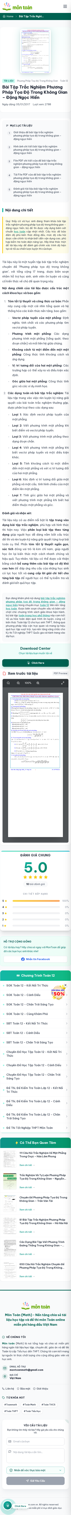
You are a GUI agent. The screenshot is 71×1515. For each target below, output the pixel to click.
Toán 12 (64, 81)
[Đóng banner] (65, 985)
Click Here (20, 1507)
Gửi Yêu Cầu (37, 1480)
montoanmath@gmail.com (26, 1369)
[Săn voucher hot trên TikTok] (58, 992)
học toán (19, 231)
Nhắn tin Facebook (38, 959)
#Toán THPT (11, 1411)
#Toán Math (29, 1404)
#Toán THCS (48, 1404)
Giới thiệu (42, 1388)
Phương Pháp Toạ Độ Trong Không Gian (37, 81)
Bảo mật (25, 1388)
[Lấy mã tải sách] (7, 1507)
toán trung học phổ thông (34, 615)
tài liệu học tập (24, 1347)
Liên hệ (10, 1388)
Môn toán (8, 1343)
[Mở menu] (65, 6)
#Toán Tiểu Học (32, 1411)
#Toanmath (10, 1404)
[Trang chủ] (17, 6)
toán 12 (44, 605)
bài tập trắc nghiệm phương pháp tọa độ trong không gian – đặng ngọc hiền (35, 602)
